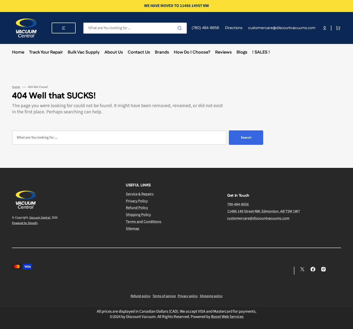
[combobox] (135, 28)
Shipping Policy (138, 214)
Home (16, 87)
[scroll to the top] (347, 323)
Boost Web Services (227, 317)
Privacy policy (188, 296)
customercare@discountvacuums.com (258, 218)
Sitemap (132, 228)
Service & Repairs (140, 194)
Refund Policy (137, 207)
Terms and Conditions (143, 221)
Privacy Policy (137, 201)
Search (246, 137)
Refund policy (141, 296)
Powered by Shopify (25, 223)
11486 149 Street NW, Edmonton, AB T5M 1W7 (263, 211)
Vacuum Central (39, 217)
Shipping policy (211, 296)
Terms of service (164, 296)
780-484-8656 (238, 204)
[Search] (180, 28)
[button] (324, 28)
